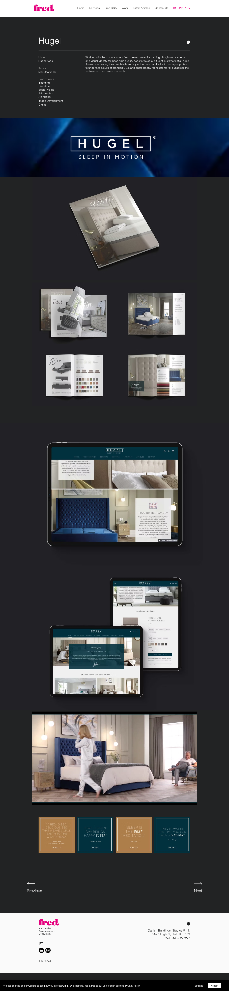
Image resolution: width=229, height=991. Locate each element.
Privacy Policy (132, 985)
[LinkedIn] (41, 950)
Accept (214, 985)
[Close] (225, 985)
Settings (199, 985)
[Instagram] (48, 950)
